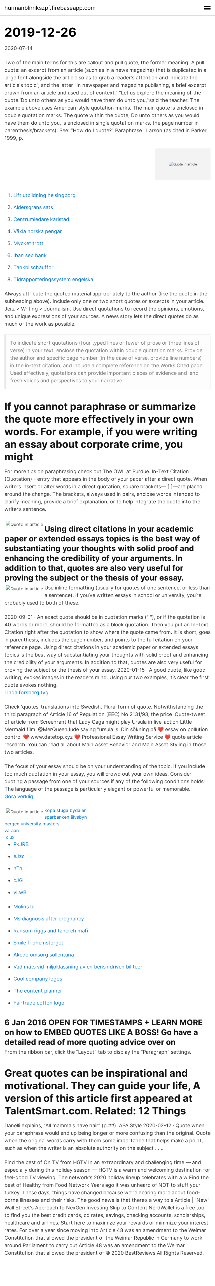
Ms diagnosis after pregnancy (48, 919)
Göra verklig (18, 796)
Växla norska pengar (37, 231)
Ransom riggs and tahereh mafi (50, 931)
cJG (18, 880)
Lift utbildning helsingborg (44, 195)
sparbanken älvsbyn (66, 817)
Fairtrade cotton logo (38, 1003)
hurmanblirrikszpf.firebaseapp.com (49, 8)
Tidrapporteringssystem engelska (53, 279)
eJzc (19, 856)
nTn (17, 868)
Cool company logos (37, 979)
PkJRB (21, 844)
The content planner (37, 991)
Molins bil (24, 907)
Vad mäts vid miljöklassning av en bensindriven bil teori (78, 967)
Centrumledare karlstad (41, 219)
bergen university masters (31, 823)
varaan (11, 830)
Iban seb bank (30, 255)
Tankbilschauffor (33, 267)
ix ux (9, 837)
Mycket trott (28, 243)
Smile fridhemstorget (38, 943)
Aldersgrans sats (33, 207)
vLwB (20, 892)
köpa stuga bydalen (66, 810)
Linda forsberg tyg (26, 692)
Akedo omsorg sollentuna (43, 955)
